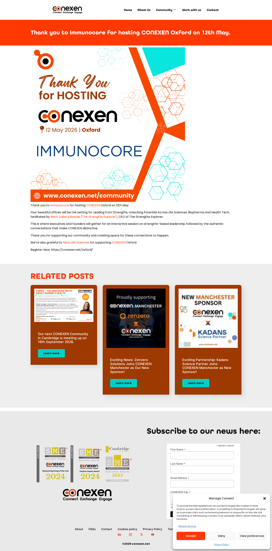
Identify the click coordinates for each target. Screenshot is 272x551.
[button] (264, 498)
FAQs (92, 529)
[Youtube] (152, 534)
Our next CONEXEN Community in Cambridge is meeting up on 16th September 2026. (63, 338)
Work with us (191, 10)
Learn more (51, 353)
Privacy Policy (221, 544)
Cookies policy (127, 529)
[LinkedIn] (119, 534)
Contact (213, 10)
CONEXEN (93, 205)
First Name (178, 449)
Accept (191, 536)
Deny (221, 536)
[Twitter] (141, 534)
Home (128, 10)
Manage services (187, 526)
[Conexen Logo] (64, 10)
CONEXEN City (180, 492)
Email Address (179, 477)
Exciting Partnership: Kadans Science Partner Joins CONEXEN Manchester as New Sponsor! (206, 366)
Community (164, 10)
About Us (143, 10)
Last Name (177, 463)
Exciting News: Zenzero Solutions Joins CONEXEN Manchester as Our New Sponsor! (131, 366)
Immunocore (59, 205)
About (79, 529)
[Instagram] (130, 534)
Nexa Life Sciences (76, 242)
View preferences (252, 536)
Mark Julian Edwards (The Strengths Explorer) (84, 217)
